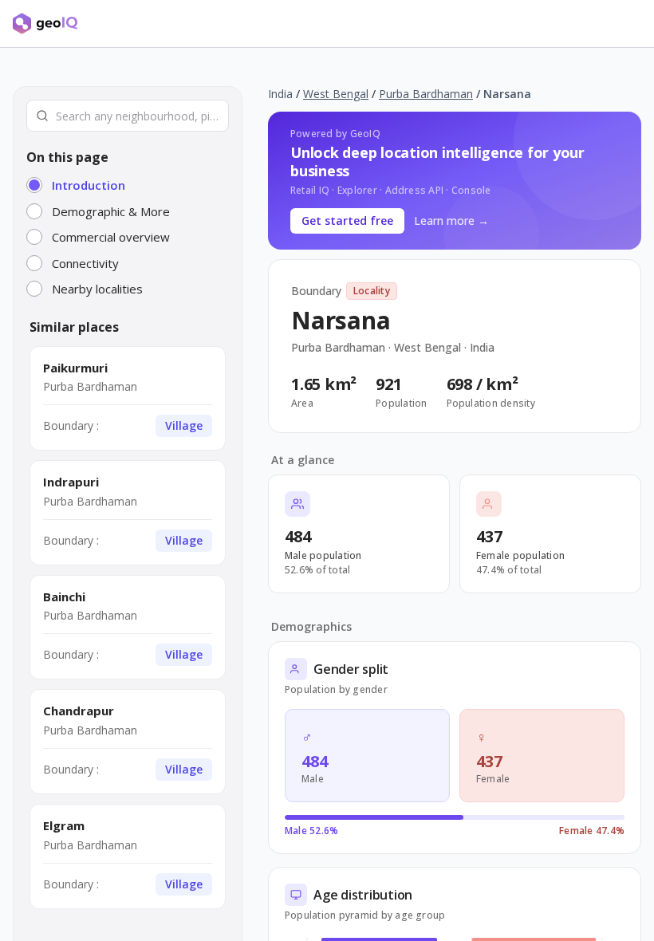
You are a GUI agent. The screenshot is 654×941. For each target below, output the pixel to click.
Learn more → (451, 220)
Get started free (347, 220)
